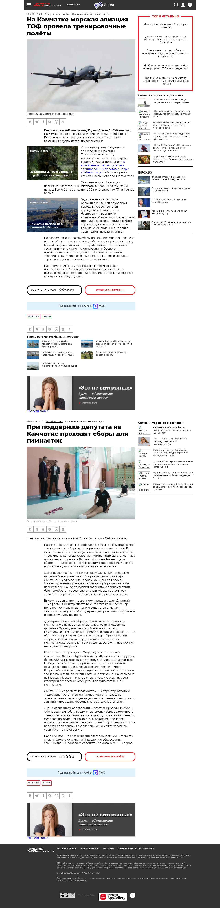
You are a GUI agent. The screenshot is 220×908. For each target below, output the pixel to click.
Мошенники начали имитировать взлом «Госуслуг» (170, 212)
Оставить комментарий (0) (110, 290)
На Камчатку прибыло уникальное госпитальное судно (59, 364)
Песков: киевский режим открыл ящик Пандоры (169, 200)
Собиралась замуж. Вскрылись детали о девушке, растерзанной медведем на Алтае (170, 453)
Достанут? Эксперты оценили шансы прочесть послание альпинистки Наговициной (173, 464)
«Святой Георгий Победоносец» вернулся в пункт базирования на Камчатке (114, 344)
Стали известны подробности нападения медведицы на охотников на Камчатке (165, 53)
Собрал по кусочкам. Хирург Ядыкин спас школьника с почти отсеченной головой (173, 487)
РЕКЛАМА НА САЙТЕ (66, 849)
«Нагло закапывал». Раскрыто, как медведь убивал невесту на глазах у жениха (172, 114)
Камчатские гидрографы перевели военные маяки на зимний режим (57, 344)
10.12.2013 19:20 (34, 14)
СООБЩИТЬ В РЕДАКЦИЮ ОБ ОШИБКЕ (136, 849)
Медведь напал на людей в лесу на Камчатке (166, 26)
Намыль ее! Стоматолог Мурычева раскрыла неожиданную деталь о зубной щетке (171, 136)
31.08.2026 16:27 (35, 421)
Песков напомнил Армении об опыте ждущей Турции (172, 189)
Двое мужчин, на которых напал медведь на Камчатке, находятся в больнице (165, 39)
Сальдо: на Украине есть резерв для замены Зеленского (171, 223)
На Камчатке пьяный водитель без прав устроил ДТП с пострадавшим (165, 67)
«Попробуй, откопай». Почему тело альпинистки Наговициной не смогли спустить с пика (172, 148)
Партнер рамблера (87, 895)
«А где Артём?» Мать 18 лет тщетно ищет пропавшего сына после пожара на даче (171, 125)
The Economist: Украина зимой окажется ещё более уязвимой (168, 178)
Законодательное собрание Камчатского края (52, 521)
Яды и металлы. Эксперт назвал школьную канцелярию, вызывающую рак (170, 441)
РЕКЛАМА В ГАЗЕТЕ (89, 849)
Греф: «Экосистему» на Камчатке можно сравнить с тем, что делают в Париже (166, 81)
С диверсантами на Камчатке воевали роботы (111, 353)
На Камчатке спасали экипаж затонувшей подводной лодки (58, 353)
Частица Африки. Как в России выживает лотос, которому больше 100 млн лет (172, 430)
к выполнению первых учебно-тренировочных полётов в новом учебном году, (105, 167)
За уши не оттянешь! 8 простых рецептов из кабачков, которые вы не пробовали (173, 159)
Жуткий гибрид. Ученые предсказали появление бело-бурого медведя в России (173, 475)
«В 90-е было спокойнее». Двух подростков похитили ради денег (171, 101)
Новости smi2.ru (38, 411)
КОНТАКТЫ (108, 849)
